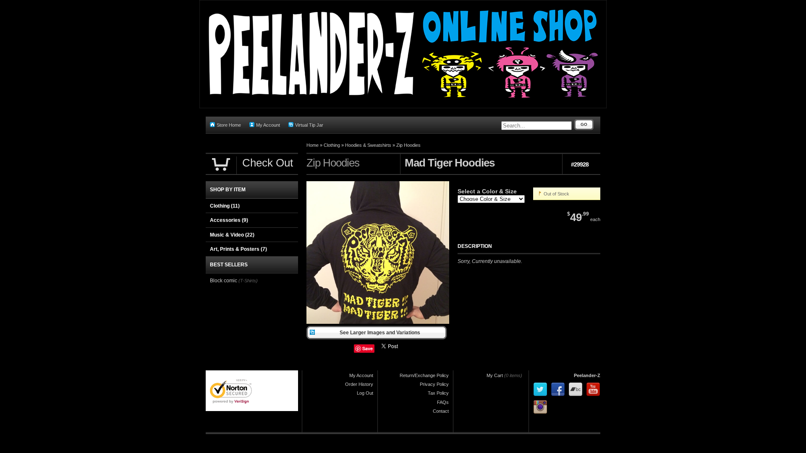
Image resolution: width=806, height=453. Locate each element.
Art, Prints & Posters (238, 249)
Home (312, 145)
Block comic (223, 281)
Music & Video (232, 235)
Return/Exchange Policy (424, 375)
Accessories (229, 220)
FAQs (443, 402)
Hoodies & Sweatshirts (368, 145)
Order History (359, 384)
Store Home (229, 125)
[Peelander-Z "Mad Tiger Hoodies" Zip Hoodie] (377, 322)
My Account (268, 125)
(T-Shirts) (248, 280)
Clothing (332, 145)
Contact (441, 411)
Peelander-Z (587, 375)
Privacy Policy (434, 384)
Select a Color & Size (487, 191)
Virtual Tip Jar (309, 125)
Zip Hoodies (408, 145)
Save (367, 348)
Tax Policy (438, 393)
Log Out (365, 393)
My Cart (495, 375)
